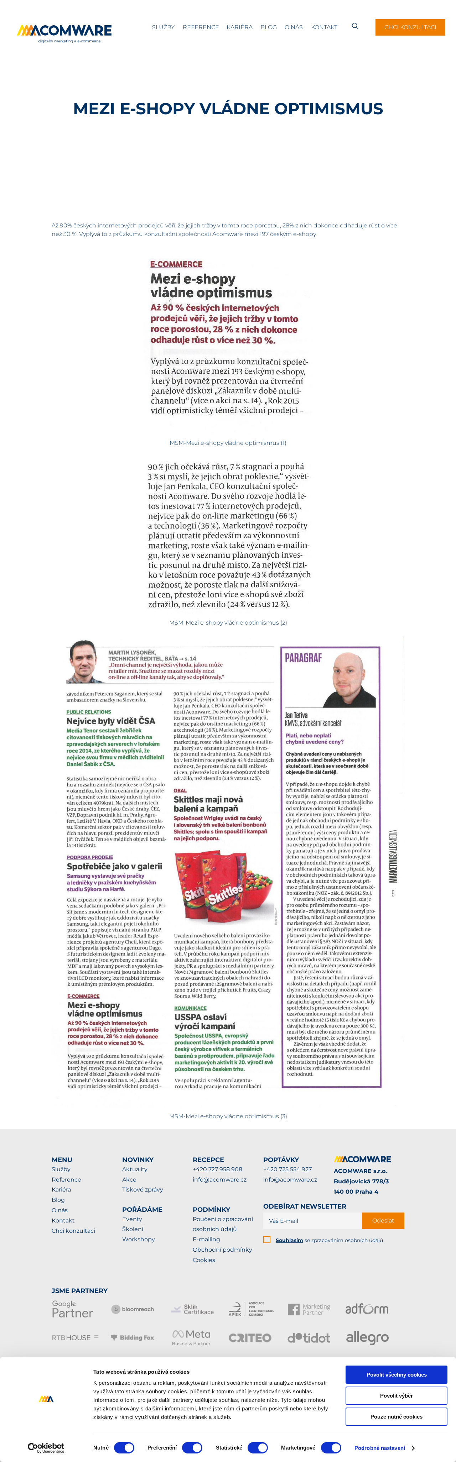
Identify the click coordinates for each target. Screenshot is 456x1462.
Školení (132, 1229)
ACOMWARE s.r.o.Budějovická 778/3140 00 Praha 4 (361, 1181)
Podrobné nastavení (379, 1448)
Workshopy (138, 1239)
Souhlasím (289, 1240)
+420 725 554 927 (287, 1169)
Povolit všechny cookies (397, 1375)
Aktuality (134, 1169)
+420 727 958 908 (217, 1169)
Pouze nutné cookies (396, 1417)
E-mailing (206, 1239)
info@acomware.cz (220, 1179)
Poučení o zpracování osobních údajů (223, 1224)
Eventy (132, 1219)
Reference (201, 27)
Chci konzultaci (410, 27)
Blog (268, 27)
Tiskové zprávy (142, 1189)
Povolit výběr (396, 1396)
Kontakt (324, 27)
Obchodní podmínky (222, 1249)
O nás (294, 27)
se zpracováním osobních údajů (329, 1240)
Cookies (204, 1260)
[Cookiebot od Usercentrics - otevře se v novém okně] (46, 1448)
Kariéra (240, 27)
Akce (129, 1179)
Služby (163, 27)
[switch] (192, 1447)
